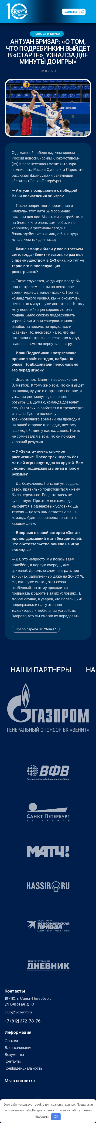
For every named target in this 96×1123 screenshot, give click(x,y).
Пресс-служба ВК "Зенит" (35, 629)
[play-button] (21, 1091)
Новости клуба (47, 34)
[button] (92, 11)
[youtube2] (14, 1091)
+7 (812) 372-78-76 (23, 1021)
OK (56, 1117)
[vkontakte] (7, 1091)
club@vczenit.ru (18, 1012)
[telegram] (29, 1091)
